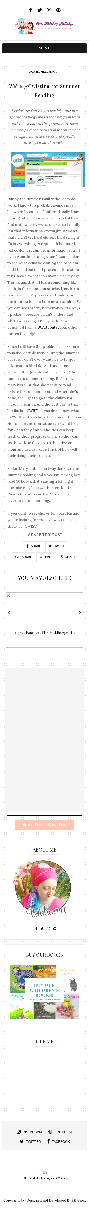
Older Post (57, 825)
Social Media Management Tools (44, 1178)
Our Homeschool (43, 71)
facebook (61, 1142)
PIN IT (48, 557)
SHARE (35, 546)
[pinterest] (58, 10)
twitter (33, 1142)
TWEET (59, 546)
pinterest (63, 1132)
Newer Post (32, 825)
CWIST (32, 410)
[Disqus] (44, 751)
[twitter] (40, 10)
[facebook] (31, 10)
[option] (44, 622)
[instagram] (49, 10)
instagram (32, 1132)
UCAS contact (49, 327)
